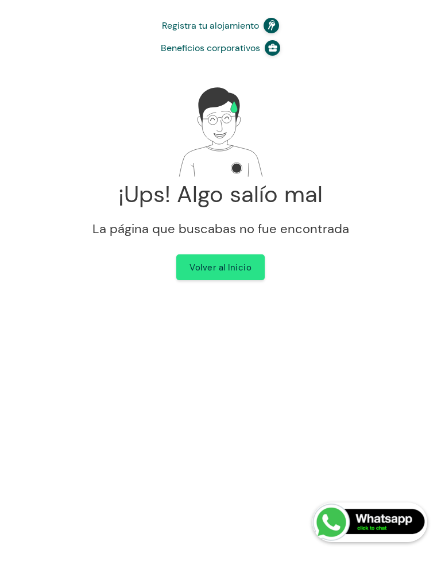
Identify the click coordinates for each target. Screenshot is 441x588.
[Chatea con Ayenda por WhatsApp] (369, 522)
